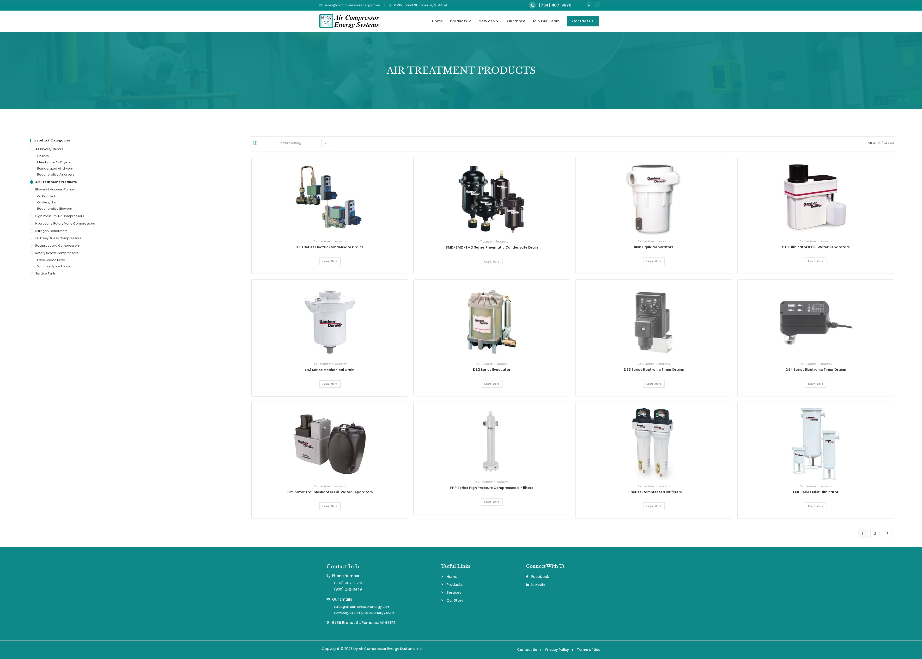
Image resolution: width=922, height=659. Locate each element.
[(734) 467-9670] (532, 5)
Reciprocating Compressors (57, 245)
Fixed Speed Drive (51, 260)
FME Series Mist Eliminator (815, 492)
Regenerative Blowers (54, 208)
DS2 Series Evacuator (491, 369)
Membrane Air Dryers (53, 162)
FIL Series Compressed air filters (653, 492)
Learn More (329, 261)
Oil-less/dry (46, 202)
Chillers (43, 156)
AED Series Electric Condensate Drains (330, 247)
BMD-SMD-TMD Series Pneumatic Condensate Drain (492, 247)
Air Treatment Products (56, 182)
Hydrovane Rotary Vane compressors (65, 223)
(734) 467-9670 (555, 5)
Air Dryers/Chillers (49, 149)
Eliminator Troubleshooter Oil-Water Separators (330, 492)
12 (879, 143)
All (892, 143)
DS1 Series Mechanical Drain (329, 369)
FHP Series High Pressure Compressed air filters (491, 487)
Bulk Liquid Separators (653, 247)
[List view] (266, 143)
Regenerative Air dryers (55, 174)
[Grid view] (255, 143)
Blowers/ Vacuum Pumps (55, 189)
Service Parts (45, 273)
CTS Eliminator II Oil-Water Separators (816, 247)
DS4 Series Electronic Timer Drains (816, 369)
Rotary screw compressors (56, 253)
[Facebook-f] (589, 5)
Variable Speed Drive (54, 266)
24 (885, 143)
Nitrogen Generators (51, 231)
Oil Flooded (46, 196)
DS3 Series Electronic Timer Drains (654, 369)
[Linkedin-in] (597, 5)
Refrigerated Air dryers (55, 168)
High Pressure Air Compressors (59, 216)
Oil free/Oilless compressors (58, 238)
